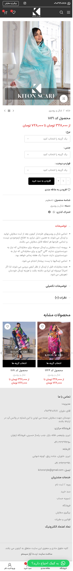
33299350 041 (62, 442)
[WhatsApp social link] (54, 212)
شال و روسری (55, 111)
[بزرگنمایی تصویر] (64, 99)
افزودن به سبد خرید (41, 181)
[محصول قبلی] (13, 111)
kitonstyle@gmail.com (50, 470)
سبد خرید (65, 492)
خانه (68, 111)
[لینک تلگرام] (49, 212)
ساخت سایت (45, 554)
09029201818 (60, 3)
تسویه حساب (63, 498)
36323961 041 (62, 463)
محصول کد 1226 (54, 370)
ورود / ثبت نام (62, 484)
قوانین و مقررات (62, 519)
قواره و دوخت (63, 164)
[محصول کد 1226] (53, 341)
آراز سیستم (26, 554)
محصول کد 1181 (19, 370)
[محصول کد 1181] (19, 341)
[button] (48, 563)
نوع (68, 132)
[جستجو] (61, 12)
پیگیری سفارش (11, 3)
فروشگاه (66, 505)
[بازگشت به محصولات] (9, 111)
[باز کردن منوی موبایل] (68, 12)
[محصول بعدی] (5, 111)
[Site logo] (36, 12)
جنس (67, 148)
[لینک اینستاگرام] (24, 3)
